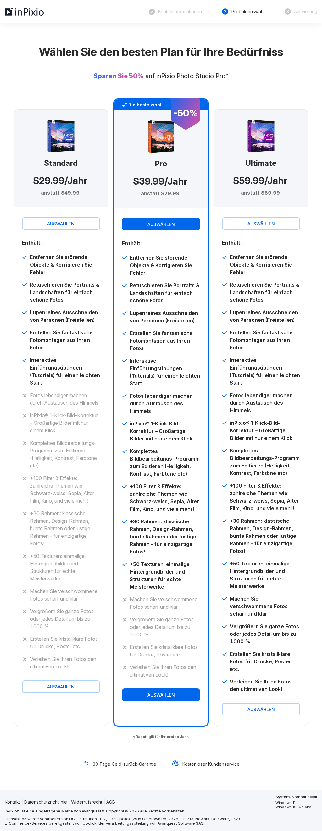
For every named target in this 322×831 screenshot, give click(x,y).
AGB (110, 802)
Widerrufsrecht (86, 802)
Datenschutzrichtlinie (45, 802)
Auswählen (61, 223)
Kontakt (12, 802)
